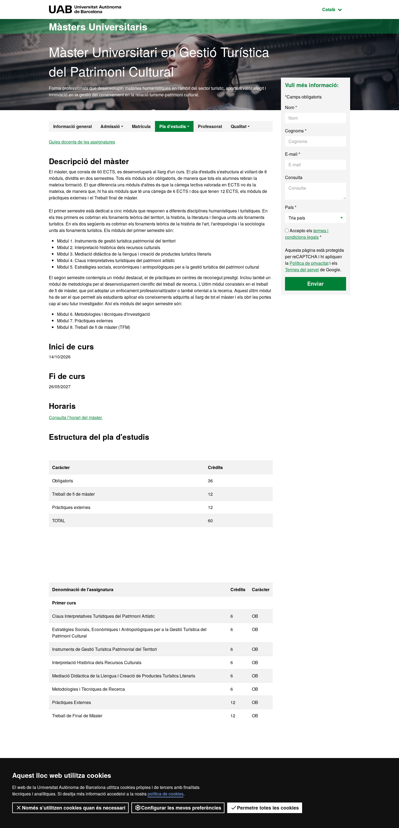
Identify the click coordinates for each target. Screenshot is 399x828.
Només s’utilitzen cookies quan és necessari (73, 807)
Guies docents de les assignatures (82, 142)
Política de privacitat (309, 263)
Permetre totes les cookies (268, 807)
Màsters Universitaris (98, 26)
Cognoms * (295, 131)
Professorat (210, 126)
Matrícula (141, 126)
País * (290, 207)
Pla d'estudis (172, 126)
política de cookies (165, 794)
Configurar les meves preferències (181, 807)
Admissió (110, 126)
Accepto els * (306, 233)
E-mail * (292, 154)
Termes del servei (302, 269)
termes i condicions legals (306, 233)
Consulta (293, 177)
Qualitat (238, 126)
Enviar (315, 283)
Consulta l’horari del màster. (76, 417)
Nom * (291, 107)
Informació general (72, 126)
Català (336, 9)
